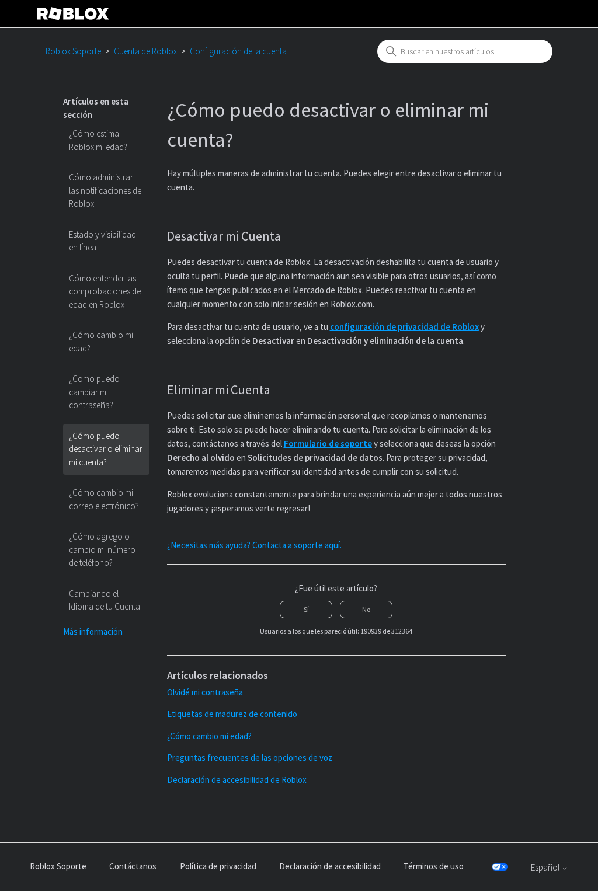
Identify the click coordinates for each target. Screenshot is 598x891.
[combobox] (464, 51)
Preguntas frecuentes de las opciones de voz (249, 757)
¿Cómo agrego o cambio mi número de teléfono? (102, 549)
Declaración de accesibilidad (330, 866)
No (366, 609)
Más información (93, 631)
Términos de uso (434, 866)
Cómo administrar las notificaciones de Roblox (105, 190)
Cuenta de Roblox (145, 51)
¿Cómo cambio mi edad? (101, 341)
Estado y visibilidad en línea (102, 241)
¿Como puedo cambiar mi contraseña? (94, 391)
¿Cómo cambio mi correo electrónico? (104, 499)
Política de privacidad (218, 866)
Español (546, 867)
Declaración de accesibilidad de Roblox (237, 779)
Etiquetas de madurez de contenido (232, 713)
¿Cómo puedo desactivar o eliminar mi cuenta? (105, 449)
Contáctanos (133, 866)
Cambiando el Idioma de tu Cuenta (104, 600)
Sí (306, 609)
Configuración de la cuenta (238, 51)
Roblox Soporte (73, 51)
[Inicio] (73, 14)
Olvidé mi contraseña (205, 692)
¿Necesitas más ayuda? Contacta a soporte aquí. (254, 545)
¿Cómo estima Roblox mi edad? (98, 140)
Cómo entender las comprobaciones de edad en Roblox (105, 291)
